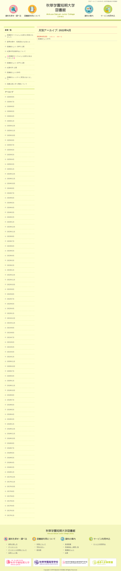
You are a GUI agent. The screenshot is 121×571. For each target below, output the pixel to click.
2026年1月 (10, 121)
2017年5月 (10, 501)
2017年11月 (11, 482)
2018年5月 (10, 458)
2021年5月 (10, 347)
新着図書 (68, 544)
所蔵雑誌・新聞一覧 (72, 547)
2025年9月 (10, 140)
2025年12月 (11, 126)
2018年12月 (11, 429)
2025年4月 (10, 159)
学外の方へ (40, 547)
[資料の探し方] (13, 11)
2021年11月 (11, 323)
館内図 (39, 550)
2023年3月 (10, 260)
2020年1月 (10, 381)
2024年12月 (11, 174)
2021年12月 (11, 318)
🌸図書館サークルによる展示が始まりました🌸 (19, 57)
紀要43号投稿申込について (16, 51)
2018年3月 (10, 467)
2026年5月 (10, 111)
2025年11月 (11, 130)
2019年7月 (10, 400)
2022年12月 (11, 275)
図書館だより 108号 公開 (15, 46)
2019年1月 (10, 424)
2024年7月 (10, 193)
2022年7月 (10, 299)
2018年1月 (10, 472)
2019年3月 (10, 419)
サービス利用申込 (99, 544)
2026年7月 (10, 102)
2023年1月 (10, 270)
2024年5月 (10, 203)
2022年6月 (10, 304)
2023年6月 (10, 246)
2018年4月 (10, 462)
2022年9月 (10, 289)
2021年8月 (10, 333)
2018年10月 (11, 438)
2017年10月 (11, 486)
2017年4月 (10, 506)
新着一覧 (59, 36)
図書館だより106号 (13, 72)
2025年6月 (10, 150)
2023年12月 (11, 227)
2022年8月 (10, 294)
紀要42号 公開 (12, 67)
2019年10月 (11, 390)
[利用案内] (32, 11)
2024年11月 (11, 179)
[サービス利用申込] (107, 11)
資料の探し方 (12, 544)
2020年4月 (10, 376)
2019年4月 (10, 414)
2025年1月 (10, 169)
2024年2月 (10, 217)
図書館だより (69, 550)
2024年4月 (10, 207)
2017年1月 (10, 515)
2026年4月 (10, 116)
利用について (41, 544)
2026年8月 (10, 97)
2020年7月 (10, 371)
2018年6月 (10, 453)
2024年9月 (10, 188)
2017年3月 (10, 510)
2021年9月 (10, 328)
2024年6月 (10, 198)
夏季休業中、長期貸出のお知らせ (18, 42)
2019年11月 (11, 385)
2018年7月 (10, 448)
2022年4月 (10, 308)
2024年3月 (10, 212)
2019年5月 (10, 410)
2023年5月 (10, 251)
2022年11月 (11, 280)
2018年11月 (11, 433)
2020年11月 (11, 361)
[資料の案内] (88, 11)
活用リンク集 (12, 553)
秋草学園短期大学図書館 (58, 570)
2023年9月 (10, 236)
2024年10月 (11, 183)
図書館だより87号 (44, 39)
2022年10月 (11, 284)
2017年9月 (10, 491)
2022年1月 (10, 313)
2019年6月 (10, 405)
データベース (12, 547)
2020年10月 (11, 366)
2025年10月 (11, 135)
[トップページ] (60, 11)
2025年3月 (10, 164)
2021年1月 (10, 357)
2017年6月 (10, 496)
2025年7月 (10, 145)
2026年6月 (10, 106)
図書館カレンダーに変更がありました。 (19, 78)
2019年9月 (10, 395)
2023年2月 (10, 265)
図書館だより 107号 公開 (15, 63)
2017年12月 (11, 477)
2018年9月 (10, 443)
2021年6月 (10, 342)
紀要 (66, 553)
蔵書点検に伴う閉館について (17, 84)
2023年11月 (11, 232)
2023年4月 (10, 256)
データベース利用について (17, 550)
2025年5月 (10, 155)
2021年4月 (10, 352)
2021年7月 (10, 337)
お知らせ (52, 36)
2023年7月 (10, 241)
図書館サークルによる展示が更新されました (20, 36)
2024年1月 (10, 222)
